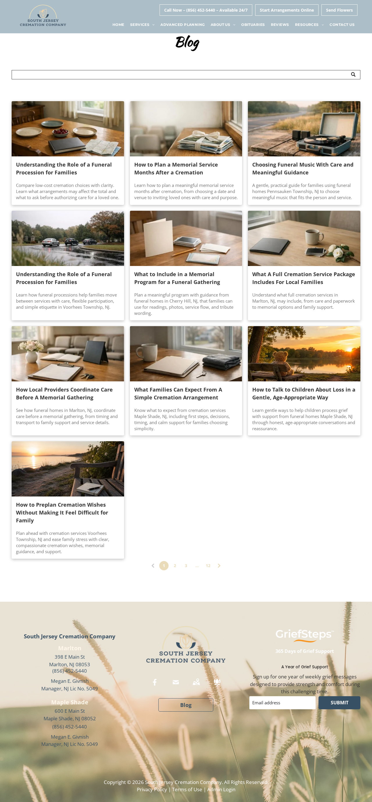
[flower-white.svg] (217, 686)
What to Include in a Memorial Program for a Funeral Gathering (177, 278)
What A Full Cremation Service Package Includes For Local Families (303, 278)
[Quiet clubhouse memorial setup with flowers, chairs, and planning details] (68, 353)
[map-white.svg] (196, 686)
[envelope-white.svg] (176, 686)
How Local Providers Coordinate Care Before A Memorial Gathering (64, 393)
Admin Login (221, 789)
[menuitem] (118, 25)
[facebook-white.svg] (155, 686)
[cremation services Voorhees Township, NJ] (68, 468)
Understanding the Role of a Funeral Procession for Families (64, 168)
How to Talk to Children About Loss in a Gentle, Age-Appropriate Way (303, 393)
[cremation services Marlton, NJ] (304, 238)
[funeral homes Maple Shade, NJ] (304, 353)
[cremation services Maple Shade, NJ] (186, 353)
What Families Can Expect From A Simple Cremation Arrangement (178, 393)
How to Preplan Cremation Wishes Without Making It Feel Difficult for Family (62, 512)
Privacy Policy (152, 789)
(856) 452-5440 (69, 670)
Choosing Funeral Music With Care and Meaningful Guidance (302, 168)
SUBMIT (339, 702)
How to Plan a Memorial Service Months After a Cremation (176, 168)
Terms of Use (187, 789)
